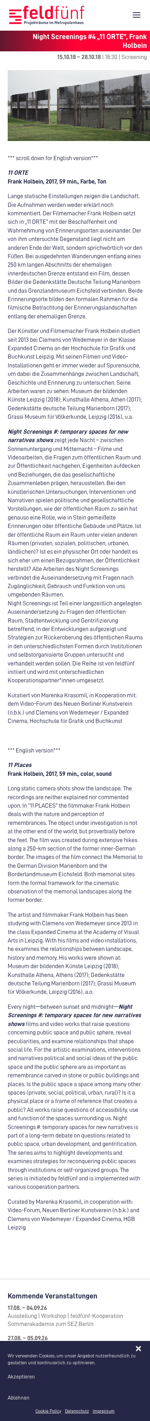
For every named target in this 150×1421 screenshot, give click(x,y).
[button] (138, 1348)
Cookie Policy (48, 1411)
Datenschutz (77, 1411)
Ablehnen (19, 1397)
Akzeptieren (21, 1376)
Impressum (104, 1411)
